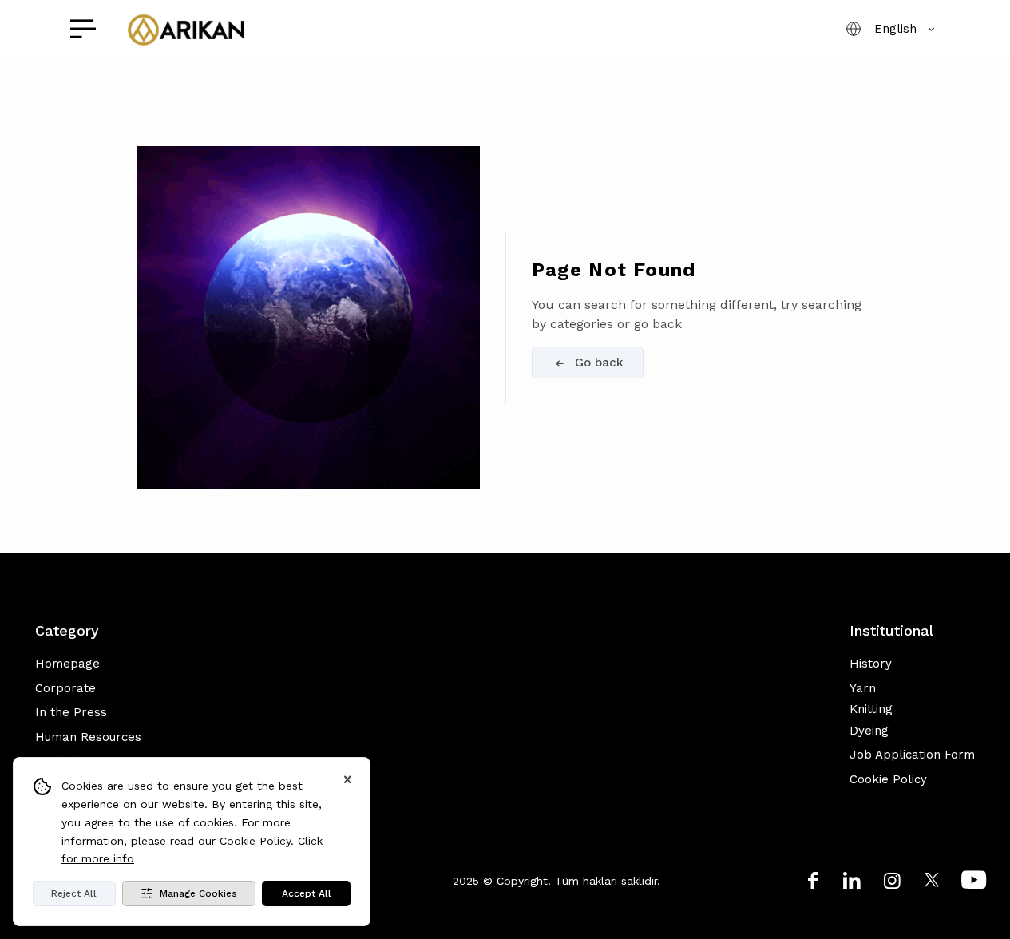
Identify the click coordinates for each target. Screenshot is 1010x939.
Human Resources (88, 737)
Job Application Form (912, 754)
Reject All (74, 893)
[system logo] (185, 28)
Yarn (863, 688)
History (871, 663)
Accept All (306, 893)
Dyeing (869, 730)
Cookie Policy (888, 779)
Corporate (65, 688)
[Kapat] (347, 780)
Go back (599, 362)
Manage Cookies (198, 893)
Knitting (871, 709)
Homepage (67, 663)
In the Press (71, 712)
